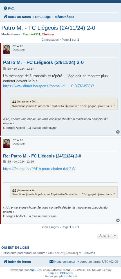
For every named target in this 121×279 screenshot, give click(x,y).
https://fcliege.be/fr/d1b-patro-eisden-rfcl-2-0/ (39, 169)
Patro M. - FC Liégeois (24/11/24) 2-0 (48, 28)
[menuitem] (8, 8)
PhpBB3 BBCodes (60, 273)
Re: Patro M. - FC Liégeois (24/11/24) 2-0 (42, 156)
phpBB (34, 269)
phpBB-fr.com (68, 276)
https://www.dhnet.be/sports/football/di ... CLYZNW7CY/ (48, 86)
